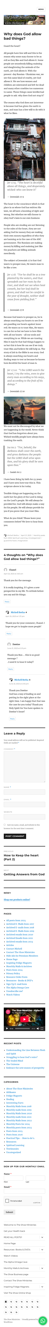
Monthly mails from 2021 (18, 1117)
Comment (9, 749)
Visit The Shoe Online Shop (17, 1293)
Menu (41, 9)
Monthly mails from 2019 (19, 1110)
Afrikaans (11, 1092)
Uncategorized (34, 538)
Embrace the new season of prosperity (25, 1068)
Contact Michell (14, 948)
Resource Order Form (16, 977)
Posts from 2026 (14, 1134)
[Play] (7, 1028)
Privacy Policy (13, 973)
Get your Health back (14, 1231)
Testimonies (12, 1149)
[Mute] (38, 1028)
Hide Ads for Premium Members (22, 956)
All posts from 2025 (16, 920)
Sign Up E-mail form (16, 984)
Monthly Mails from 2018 (18, 1106)
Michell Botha (13, 535)
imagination (22, 541)
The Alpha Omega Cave (17, 987)
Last (27, 1182)
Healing (10, 1099)
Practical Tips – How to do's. (20, 1138)
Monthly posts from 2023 (19, 1127)
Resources (11, 1141)
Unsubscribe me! (14, 991)
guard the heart (10, 541)
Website (8, 812)
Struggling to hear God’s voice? (22, 1057)
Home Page (12, 959)
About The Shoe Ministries (19, 1088)
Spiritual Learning (20, 538)
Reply (7, 602)
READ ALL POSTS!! (13, 1237)
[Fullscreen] (42, 1028)
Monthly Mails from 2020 (19, 1113)
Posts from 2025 (14, 1131)
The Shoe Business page (16, 1274)
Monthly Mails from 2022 (19, 1120)
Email (7, 800)
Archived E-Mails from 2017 (20, 924)
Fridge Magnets (14, 1095)
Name (7, 787)
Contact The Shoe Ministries (20, 952)
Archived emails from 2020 (19, 934)
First (6, 1182)
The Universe (12, 1064)
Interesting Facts (14, 1103)
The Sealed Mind (14, 1060)
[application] (24, 1019)
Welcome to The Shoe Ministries (20, 1225)
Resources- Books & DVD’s (19, 980)
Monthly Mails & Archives (19, 966)
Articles (10, 945)
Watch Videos (13, 994)
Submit (9, 1212)
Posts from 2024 (14, 970)
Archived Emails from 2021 (19, 938)
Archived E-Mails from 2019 (20, 931)
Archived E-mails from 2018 (20, 927)
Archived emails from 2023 (19, 941)
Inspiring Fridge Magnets (19, 963)
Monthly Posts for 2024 (18, 1124)
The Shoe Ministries (12, 1319)
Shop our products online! (17, 899)
